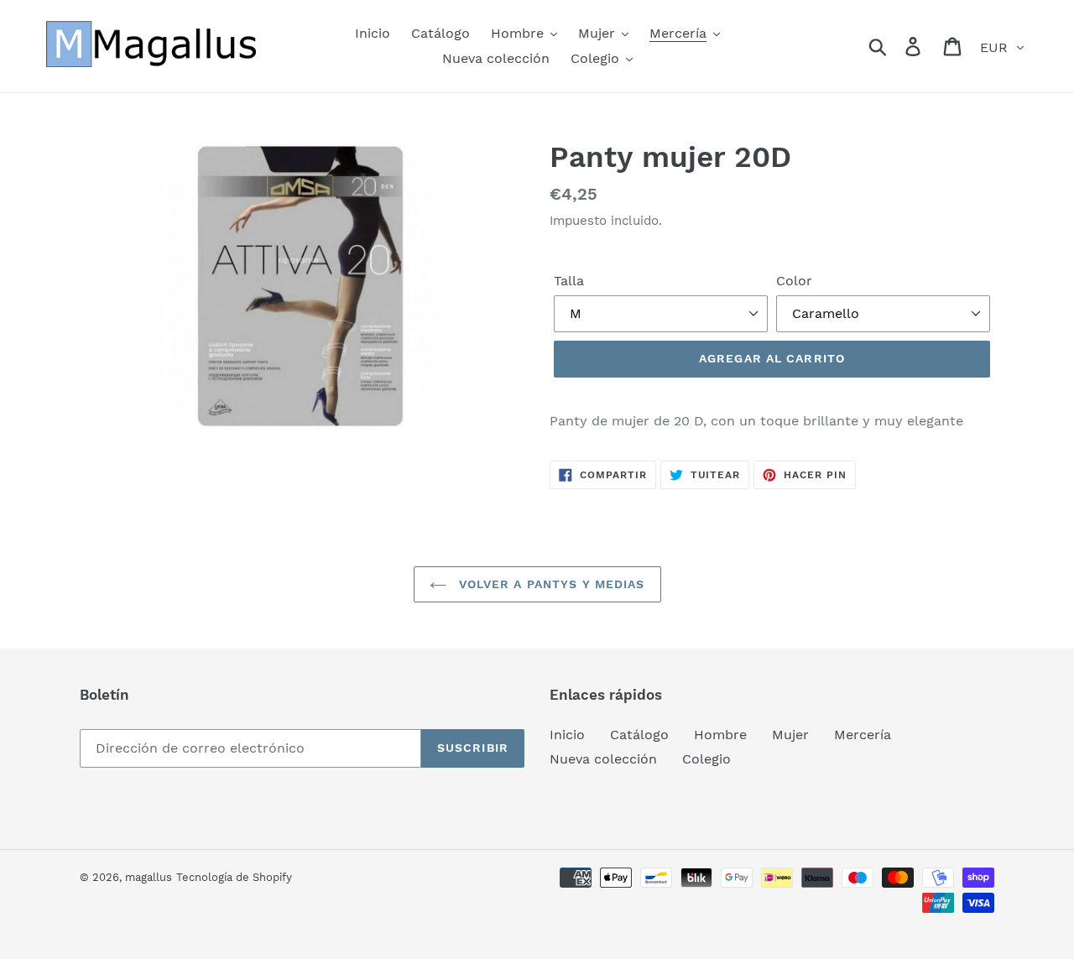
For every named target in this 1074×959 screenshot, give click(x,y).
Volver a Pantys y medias (550, 584)
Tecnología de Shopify (234, 877)
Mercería (862, 735)
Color (794, 281)
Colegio (706, 759)
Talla (569, 281)
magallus (148, 877)
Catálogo (639, 735)
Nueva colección (603, 759)
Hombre (720, 735)
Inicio (567, 735)
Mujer (790, 735)
